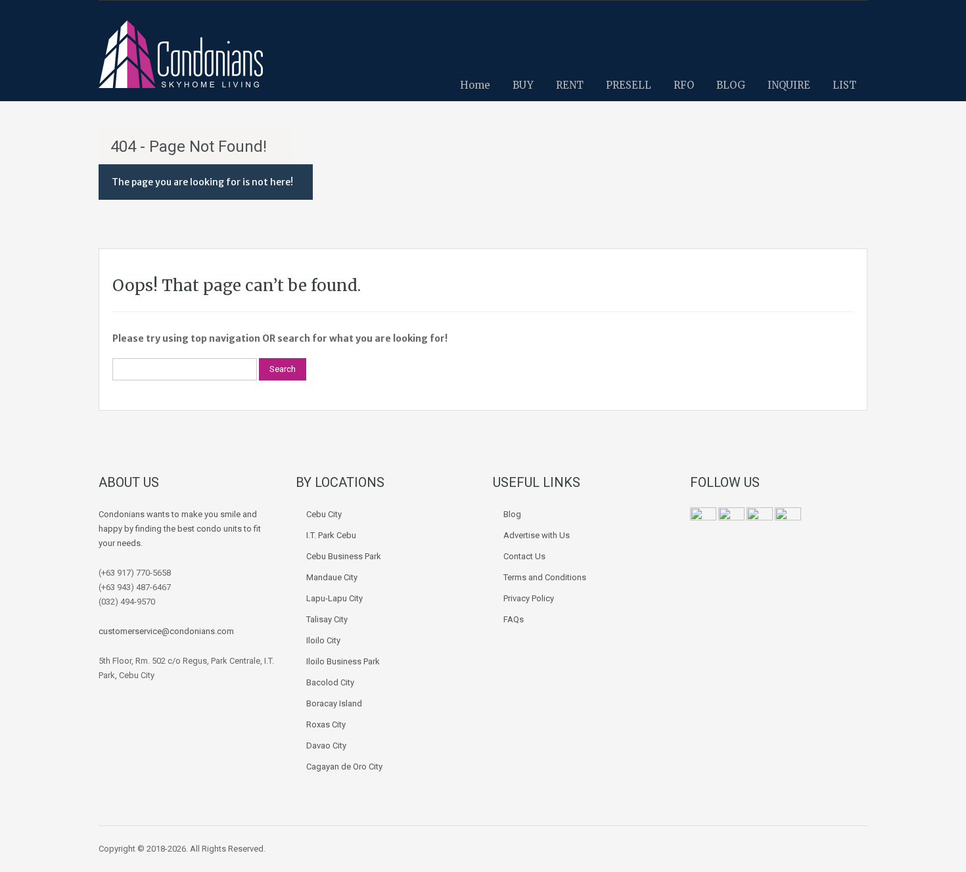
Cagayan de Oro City (344, 766)
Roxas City (326, 724)
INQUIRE (789, 85)
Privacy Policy (528, 598)
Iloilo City (323, 640)
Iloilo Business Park (343, 661)
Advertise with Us (536, 535)
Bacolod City (330, 682)
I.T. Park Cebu (331, 535)
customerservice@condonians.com (166, 631)
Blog (512, 514)
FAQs (513, 619)
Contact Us (524, 556)
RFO (684, 85)
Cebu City (324, 514)
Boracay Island (334, 703)
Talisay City (327, 619)
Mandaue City (331, 577)
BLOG (730, 85)
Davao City (326, 745)
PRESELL (628, 85)
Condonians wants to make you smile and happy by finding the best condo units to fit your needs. (180, 528)
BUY (523, 85)
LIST (844, 85)
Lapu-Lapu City (334, 598)
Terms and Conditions (544, 577)
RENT (570, 85)
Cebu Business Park (343, 556)
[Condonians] (181, 60)
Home (475, 85)
